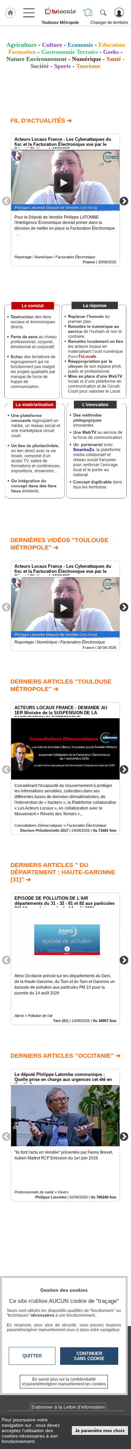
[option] (65, 200)
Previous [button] (6, 200)
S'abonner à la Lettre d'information (68, 1407)
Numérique (86, 59)
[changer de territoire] (88, 12)
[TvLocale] (60, 11)
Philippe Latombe (51, 1197)
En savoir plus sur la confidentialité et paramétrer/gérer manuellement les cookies (64, 1381)
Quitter (32, 1355)
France (89, 262)
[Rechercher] (103, 12)
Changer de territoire (109, 22)
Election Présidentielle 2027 (44, 830)
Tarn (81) (61, 1021)
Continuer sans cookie (89, 1356)
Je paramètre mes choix (100, 1430)
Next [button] (124, 200)
